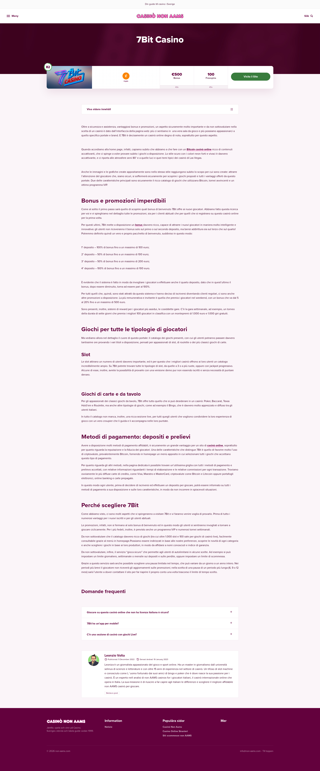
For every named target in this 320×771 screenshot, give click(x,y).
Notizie (108, 727)
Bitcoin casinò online (199, 149)
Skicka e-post (112, 693)
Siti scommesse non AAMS (177, 735)
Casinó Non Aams (172, 727)
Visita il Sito (251, 76)
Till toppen (267, 751)
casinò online (215, 445)
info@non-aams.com (250, 751)
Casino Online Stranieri (175, 731)
